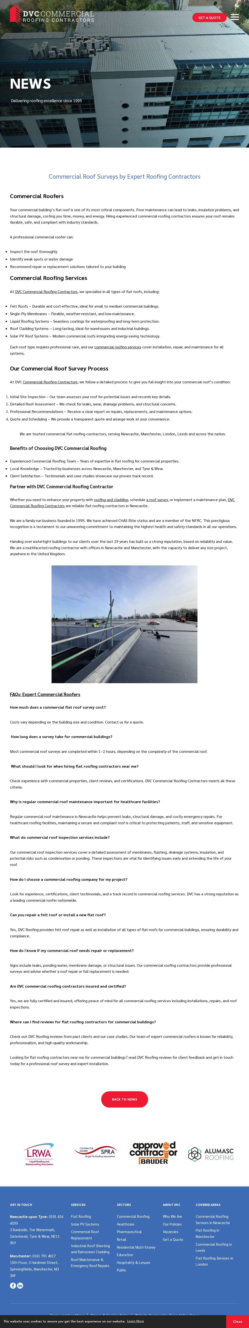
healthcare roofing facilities (33, 822)
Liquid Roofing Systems (29, 321)
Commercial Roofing (133, 1216)
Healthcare (125, 1224)
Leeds (182, 433)
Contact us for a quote (124, 721)
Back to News (124, 1099)
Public (121, 1270)
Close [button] (237, 1321)
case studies (84, 475)
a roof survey (157, 499)
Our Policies (172, 1224)
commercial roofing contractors (164, 216)
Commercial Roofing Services (48, 277)
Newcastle (130, 433)
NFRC (196, 520)
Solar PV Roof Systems (29, 335)
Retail (121, 1239)
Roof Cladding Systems (29, 328)
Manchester (151, 433)
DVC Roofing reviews (154, 1057)
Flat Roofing (81, 1216)
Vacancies (170, 1231)
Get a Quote (209, 17)
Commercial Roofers (37, 196)
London (169, 433)
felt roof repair (67, 929)
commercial (147, 893)
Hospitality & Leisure (133, 1262)
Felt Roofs (19, 306)
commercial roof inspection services (47, 852)
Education (125, 1254)
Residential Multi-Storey (136, 1247)
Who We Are (172, 1216)
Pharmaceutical (129, 1231)
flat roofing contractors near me (57, 1057)
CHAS (122, 520)
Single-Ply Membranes (28, 313)
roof (217, 216)
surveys (16, 971)
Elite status (138, 520)
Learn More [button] (135, 1321)
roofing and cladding (111, 499)
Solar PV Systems (85, 1224)
